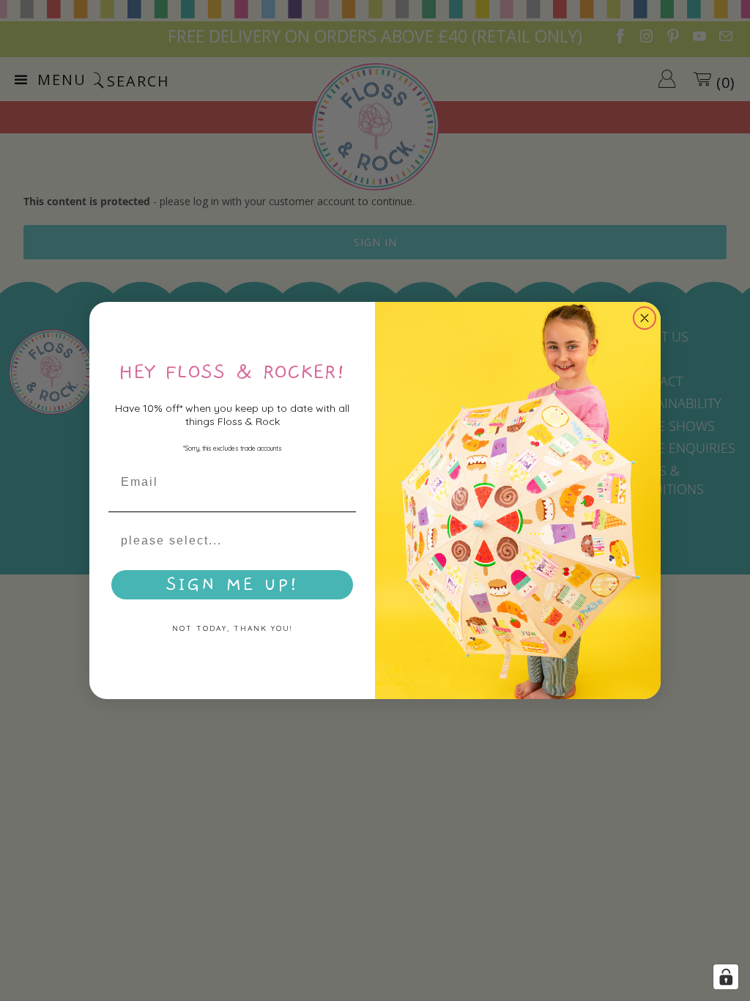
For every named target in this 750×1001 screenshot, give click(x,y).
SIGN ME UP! (233, 585)
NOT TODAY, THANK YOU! (232, 628)
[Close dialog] (644, 318)
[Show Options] (342, 541)
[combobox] (228, 541)
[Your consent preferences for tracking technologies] (725, 976)
